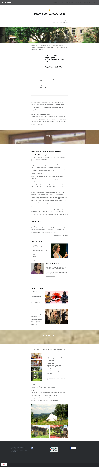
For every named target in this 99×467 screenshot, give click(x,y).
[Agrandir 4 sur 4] (41, 373)
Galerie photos (79, 2)
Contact (95, 2)
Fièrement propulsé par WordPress (43, 464)
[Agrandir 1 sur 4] (41, 354)
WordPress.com (58, 464)
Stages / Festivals (69, 2)
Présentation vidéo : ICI (50, 276)
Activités (60, 2)
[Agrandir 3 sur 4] (41, 367)
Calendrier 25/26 (88, 2)
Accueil (55, 2)
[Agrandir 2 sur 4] (41, 361)
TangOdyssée (7, 2)
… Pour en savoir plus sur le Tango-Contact (60, 235)
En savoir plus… (35, 256)
